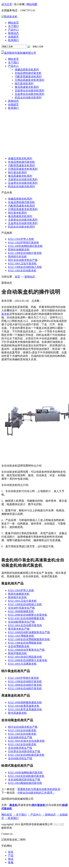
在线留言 (13, 36)
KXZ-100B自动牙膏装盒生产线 (26, 649)
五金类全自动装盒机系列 (23, 182)
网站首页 (13, 22)
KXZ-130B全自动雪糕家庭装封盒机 (29, 639)
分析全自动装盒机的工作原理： (36, 792)
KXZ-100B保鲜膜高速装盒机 (25, 702)
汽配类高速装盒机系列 (21, 165)
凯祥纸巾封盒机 (17, 256)
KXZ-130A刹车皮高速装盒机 (25, 709)
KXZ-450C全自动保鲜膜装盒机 (26, 618)
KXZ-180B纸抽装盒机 (21, 611)
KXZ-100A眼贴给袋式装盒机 (25, 783)
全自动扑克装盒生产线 (21, 607)
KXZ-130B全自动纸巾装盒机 (25, 253)
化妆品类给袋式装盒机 (21, 162)
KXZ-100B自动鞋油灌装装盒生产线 (29, 632)
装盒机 (5, 314)
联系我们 (13, 40)
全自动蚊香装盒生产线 (21, 621)
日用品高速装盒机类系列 (23, 169)
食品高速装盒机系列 (20, 175)
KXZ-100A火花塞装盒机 (22, 663)
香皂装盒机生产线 (18, 628)
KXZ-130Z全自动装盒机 (22, 270)
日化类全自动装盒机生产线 (24, 751)
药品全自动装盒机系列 (21, 186)
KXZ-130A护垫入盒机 (21, 239)
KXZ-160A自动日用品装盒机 (25, 656)
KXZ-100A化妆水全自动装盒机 (26, 740)
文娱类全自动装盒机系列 (23, 179)
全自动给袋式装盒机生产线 (24, 779)
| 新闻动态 (49, 814)
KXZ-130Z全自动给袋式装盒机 (26, 754)
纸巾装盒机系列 (17, 172)
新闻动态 (13, 33)
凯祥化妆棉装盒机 (18, 249)
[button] (13, 66)
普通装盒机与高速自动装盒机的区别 (38, 789)
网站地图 (31, 4)
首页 (17, 276)
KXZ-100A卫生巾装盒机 (22, 263)
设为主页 (6, 4)
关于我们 (13, 26)
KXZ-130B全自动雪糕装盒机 (25, 642)
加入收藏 (19, 4)
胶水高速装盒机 (17, 712)
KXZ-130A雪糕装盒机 (21, 635)
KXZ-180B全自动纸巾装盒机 (25, 685)
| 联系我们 (12, 818)
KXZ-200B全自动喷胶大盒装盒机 (27, 614)
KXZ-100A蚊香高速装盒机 (23, 705)
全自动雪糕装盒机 (18, 646)
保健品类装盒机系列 (20, 158)
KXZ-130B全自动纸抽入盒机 (25, 267)
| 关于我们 (20, 814)
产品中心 (13, 29)
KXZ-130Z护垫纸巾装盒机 (23, 242)
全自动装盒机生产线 (20, 737)
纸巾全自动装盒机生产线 (23, 260)
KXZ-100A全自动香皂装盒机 (25, 625)
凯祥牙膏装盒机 (17, 653)
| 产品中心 (34, 814)
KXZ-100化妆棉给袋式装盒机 (25, 246)
